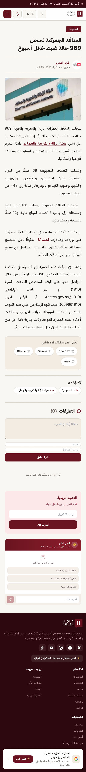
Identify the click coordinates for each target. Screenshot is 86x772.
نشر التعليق (43, 457)
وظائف (79, 701)
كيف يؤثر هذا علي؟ (68, 586)
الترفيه (79, 707)
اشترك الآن (43, 524)
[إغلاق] (8, 759)
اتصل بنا (78, 730)
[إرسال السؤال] (10, 599)
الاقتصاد (78, 682)
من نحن (78, 724)
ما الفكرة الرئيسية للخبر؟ (66, 570)
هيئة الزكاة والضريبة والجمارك (44, 143)
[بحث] (42, 14)
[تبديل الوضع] (17, 14)
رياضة (80, 689)
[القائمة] (7, 14)
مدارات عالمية (75, 695)
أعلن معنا (78, 736)
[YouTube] (51, 647)
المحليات (73, 29)
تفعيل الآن (23, 758)
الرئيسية (37, 676)
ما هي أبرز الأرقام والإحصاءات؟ (63, 578)
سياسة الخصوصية (73, 743)
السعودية (70, 390)
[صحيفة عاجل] (75, 14)
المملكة (43, 239)
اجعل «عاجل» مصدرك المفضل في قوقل (57, 658)
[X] (79, 647)
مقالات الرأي (34, 682)
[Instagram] (60, 647)
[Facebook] (70, 647)
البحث (38, 689)
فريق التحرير (62, 62)
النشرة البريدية (34, 695)
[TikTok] (42, 647)
